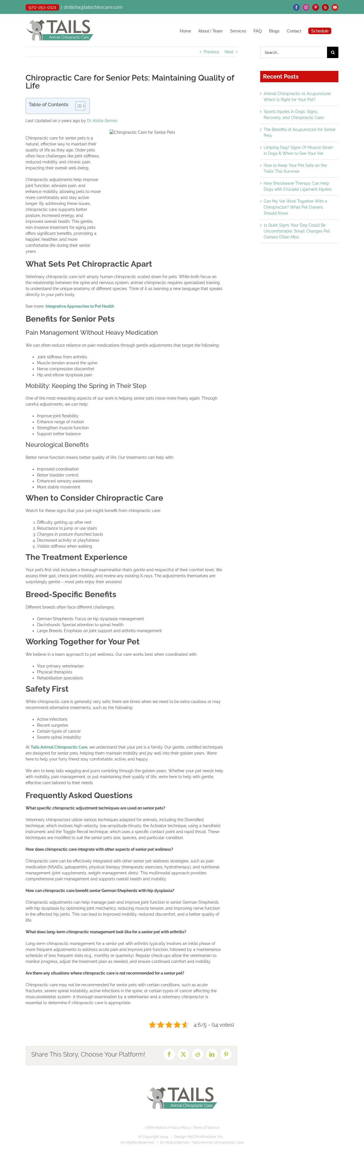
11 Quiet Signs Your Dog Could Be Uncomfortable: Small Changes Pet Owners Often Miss (297, 231)
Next (229, 52)
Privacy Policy (179, 1128)
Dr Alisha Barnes (102, 120)
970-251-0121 (42, 7)
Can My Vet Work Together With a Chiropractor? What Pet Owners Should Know (295, 207)
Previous (211, 52)
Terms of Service (206, 1128)
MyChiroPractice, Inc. (206, 1137)
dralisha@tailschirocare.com (93, 7)
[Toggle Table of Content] (77, 106)
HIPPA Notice (155, 1128)
